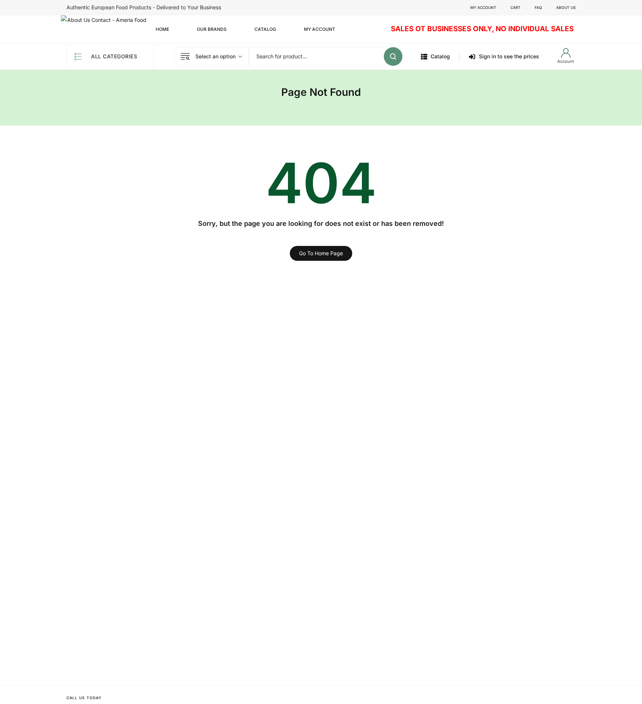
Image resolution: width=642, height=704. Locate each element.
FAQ (538, 7)
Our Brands (212, 29)
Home (162, 29)
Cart (515, 7)
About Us (565, 7)
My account (483, 7)
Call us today (84, 697)
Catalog (265, 29)
